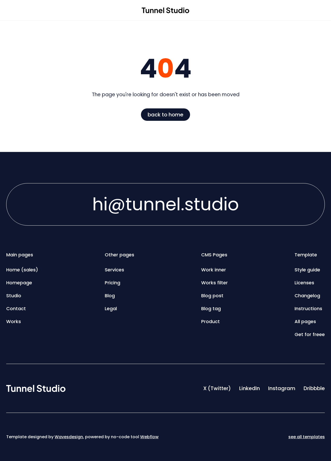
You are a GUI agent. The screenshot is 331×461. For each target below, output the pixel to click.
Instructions (308, 308)
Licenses (304, 282)
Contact (16, 308)
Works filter (214, 282)
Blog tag (211, 308)
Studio (13, 295)
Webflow (149, 437)
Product (210, 321)
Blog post (212, 295)
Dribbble (314, 388)
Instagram (281, 388)
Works (13, 321)
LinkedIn (249, 388)
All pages (305, 321)
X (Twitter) (217, 388)
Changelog (307, 295)
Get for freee (310, 334)
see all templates (306, 437)
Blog (110, 295)
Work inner (213, 269)
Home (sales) (22, 269)
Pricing (112, 282)
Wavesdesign (69, 437)
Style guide (307, 269)
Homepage (19, 282)
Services (114, 269)
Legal (111, 308)
